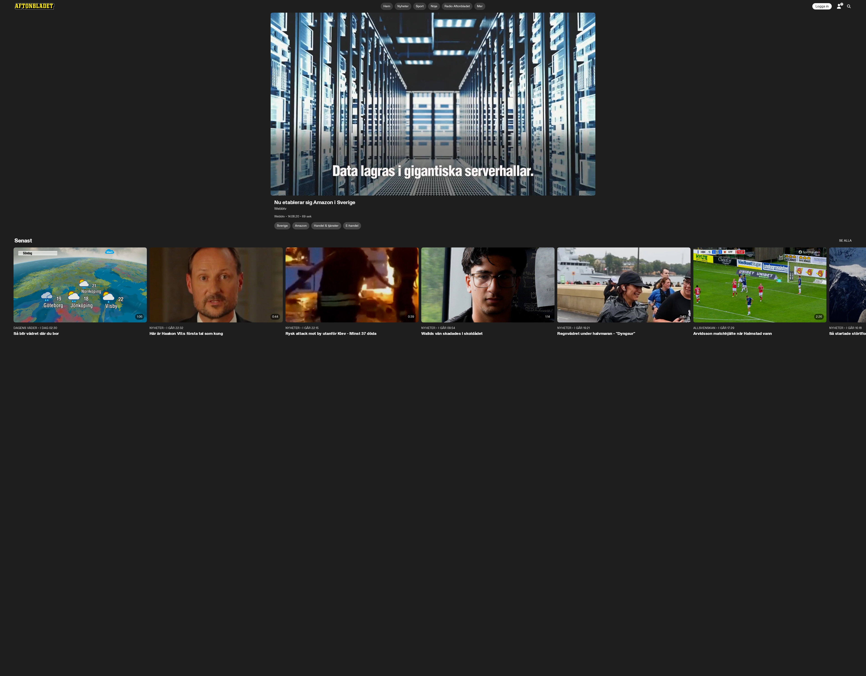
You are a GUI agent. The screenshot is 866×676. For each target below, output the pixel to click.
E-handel (352, 226)
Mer (480, 6)
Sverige (282, 226)
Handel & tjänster (326, 226)
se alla (845, 240)
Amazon (301, 226)
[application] (433, 104)
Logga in (822, 6)
